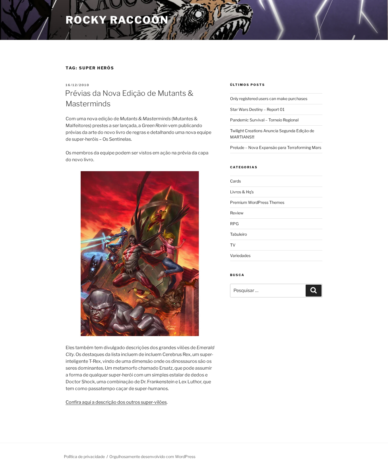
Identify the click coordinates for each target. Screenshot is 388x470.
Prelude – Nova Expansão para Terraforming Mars (275, 147)
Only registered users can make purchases (268, 98)
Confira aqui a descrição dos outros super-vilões (116, 402)
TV (232, 245)
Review (236, 212)
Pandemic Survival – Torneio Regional (264, 119)
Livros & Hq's (242, 191)
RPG (234, 223)
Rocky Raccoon (117, 20)
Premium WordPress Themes (257, 202)
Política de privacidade (84, 456)
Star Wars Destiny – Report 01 (257, 109)
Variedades (240, 255)
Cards (235, 181)
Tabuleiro (238, 234)
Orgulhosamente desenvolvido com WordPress (152, 456)
